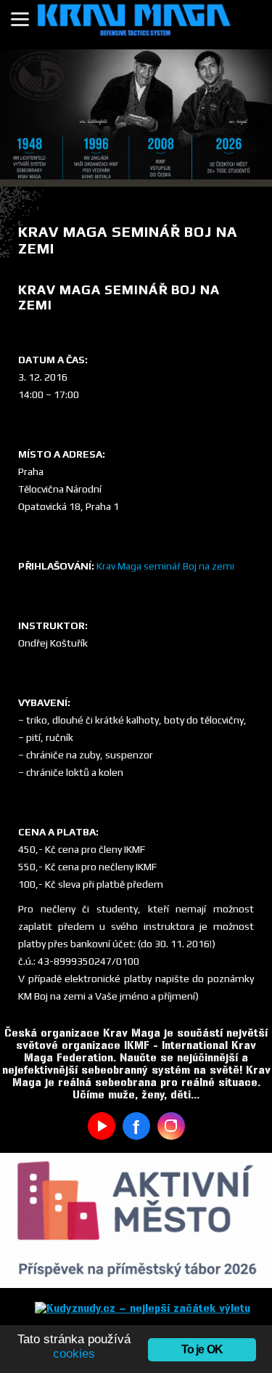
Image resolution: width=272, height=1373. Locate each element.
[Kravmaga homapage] (136, 24)
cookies (74, 1354)
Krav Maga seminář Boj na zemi (165, 566)
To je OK (202, 1349)
